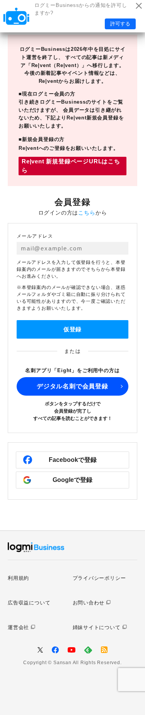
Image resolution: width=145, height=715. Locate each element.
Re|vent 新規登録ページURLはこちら (71, 165)
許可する (120, 24)
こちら (86, 213)
